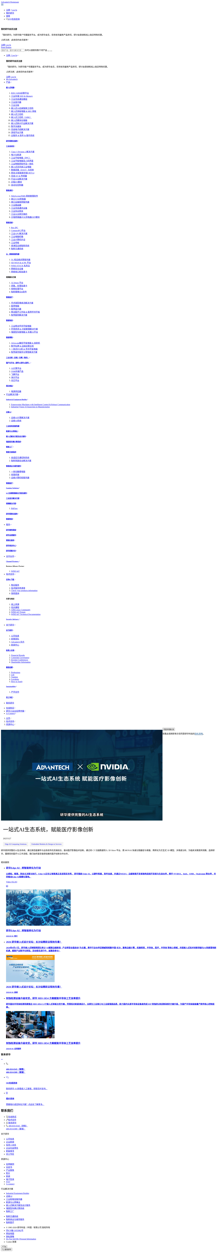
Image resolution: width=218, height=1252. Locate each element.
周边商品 (9, 386)
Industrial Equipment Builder (16, 399)
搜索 (8, 16)
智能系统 (9, 223)
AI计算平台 (16, 368)
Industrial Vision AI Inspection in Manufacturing (30, 407)
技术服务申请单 (18, 588)
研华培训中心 (11, 546)
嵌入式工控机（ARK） (21, 117)
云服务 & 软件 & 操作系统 (22, 135)
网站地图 (10, 1233)
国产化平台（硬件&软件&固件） (18, 363)
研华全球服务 (11, 535)
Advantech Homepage (10, 2)
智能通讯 (9, 190)
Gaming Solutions (12, 488)
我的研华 (10, 13)
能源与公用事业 (12, 431)
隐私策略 (199, 734)
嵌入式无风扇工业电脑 (21, 167)
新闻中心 (15, 645)
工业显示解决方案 (12, 498)
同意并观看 (168, 729)
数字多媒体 (16, 126)
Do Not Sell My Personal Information (21, 1239)
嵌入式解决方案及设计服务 (16, 436)
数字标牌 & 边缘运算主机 (22, 346)
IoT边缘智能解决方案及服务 (16, 493)
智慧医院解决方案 (19, 315)
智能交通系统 (17, 249)
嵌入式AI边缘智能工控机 (22, 108)
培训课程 (15, 607)
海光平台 (15, 377)
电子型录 (10, 1179)
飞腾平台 (15, 374)
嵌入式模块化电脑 (19, 120)
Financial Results (18, 655)
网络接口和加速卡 (19, 272)
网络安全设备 (17, 269)
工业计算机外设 (18, 240)
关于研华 (10, 625)
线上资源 (15, 604)
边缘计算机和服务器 (20, 478)
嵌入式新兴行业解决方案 (22, 123)
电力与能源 (16, 155)
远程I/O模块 (16, 182)
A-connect (10, 1184)
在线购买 (10, 708)
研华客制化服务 (12, 141)
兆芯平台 (15, 380)
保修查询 (15, 593)
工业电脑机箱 (17, 237)
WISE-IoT (15, 571)
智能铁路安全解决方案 (21, 461)
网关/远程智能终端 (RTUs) (22, 173)
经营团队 (15, 639)
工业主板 (15, 105)
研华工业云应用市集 (15, 711)
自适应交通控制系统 (20, 458)
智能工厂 (9, 447)
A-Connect (10, 713)
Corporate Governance (20, 658)
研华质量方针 (11, 551)
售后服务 (15, 585)
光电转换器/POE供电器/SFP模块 (25, 217)
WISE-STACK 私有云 (20, 266)
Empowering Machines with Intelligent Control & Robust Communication (40, 404)
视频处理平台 (17, 289)
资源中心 (10, 724)
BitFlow (14, 508)
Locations (15, 679)
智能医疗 (9, 297)
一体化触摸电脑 (18, 472)
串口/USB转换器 (18, 199)
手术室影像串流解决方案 (22, 303)
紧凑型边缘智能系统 (20, 246)
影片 (8, 1173)
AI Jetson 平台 (17, 283)
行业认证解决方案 (19, 179)
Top (5, 1246)
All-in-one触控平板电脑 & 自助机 (25, 343)
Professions (15, 672)
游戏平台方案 (17, 132)
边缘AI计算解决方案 (20, 418)
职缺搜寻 (10, 1151)
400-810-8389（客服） (15, 1129)
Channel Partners (12, 561)
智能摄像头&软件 (19, 292)
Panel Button (6, 47)
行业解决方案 (12, 394)
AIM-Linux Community (20, 610)
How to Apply (17, 681)
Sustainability (11, 686)
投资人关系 (10, 650)
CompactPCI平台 (18, 230)
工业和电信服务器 (12, 426)
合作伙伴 (10, 556)
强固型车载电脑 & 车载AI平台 (24, 332)
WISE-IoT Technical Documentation (25, 614)
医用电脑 (15, 306)
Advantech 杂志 (17, 642)
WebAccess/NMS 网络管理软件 (24, 196)
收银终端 (15, 475)
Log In (14, 10)
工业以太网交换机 (19, 214)
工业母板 (15, 243)
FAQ (8, 1182)
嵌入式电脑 (10, 88)
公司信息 (15, 636)
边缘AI (8, 412)
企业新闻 (10, 1142)
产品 (8, 82)
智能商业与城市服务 (13, 466)
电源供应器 (16, 391)
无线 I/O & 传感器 (19, 176)
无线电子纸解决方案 (20, 129)
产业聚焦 (10, 1170)
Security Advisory (12, 619)
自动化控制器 (17, 185)
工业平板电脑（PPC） (21, 158)
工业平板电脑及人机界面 (22, 161)
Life (12, 675)
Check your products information (24, 590)
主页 (8, 718)
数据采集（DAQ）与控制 (22, 170)
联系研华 (10, 703)
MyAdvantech (12, 79)
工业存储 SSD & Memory (22, 96)
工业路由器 (16, 205)
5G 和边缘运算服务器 (20, 260)
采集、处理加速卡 (19, 286)
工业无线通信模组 (19, 99)
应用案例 (10, 1164)
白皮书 (9, 1167)
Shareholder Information (21, 662)
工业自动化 (10, 146)
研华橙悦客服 (11, 530)
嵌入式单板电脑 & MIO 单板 (23, 111)
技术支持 (10, 574)
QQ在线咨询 (14, 19)
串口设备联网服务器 (20, 202)
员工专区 (9, 697)
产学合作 (15, 692)
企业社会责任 (12, 1148)
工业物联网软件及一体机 (22, 164)
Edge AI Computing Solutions (15, 844)
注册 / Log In (11, 55)
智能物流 (9, 320)
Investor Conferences (19, 660)
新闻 (8, 1176)
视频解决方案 (11, 503)
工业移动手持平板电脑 (21, 326)
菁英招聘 (9, 667)
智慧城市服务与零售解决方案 (24, 352)
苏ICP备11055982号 (14, 1230)
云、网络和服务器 (12, 254)
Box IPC (14, 228)
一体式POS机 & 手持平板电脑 (24, 349)
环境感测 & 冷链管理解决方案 (24, 329)
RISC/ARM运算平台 (20, 93)
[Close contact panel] (2, 1059)
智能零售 (9, 337)
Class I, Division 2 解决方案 (22, 152)
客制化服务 (10, 540)
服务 (8, 524)
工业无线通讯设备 (19, 208)
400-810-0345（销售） (18, 1126)
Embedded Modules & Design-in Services (46, 844)
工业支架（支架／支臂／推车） (17, 358)
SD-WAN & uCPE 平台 (21, 263)
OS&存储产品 (17, 371)
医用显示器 (16, 309)
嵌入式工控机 (17, 114)
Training (14, 677)
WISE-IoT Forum (18, 612)
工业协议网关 (17, 211)
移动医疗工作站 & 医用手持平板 (25, 312)
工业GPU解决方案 (19, 233)
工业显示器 (16, 102)
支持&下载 (10, 579)
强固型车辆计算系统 (13, 442)
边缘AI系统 (16, 421)
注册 (8, 10)
